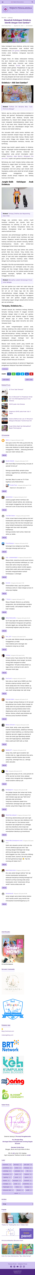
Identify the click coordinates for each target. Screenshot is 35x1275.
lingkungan (7, 1187)
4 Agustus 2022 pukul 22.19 (19, 678)
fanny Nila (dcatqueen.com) (14, 840)
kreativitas (27, 1183)
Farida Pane (13, 485)
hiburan (19, 1190)
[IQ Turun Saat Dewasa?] (5, 391)
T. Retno (8, 599)
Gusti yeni (9, 678)
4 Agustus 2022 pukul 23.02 (19, 750)
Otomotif (27, 1180)
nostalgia (6, 1183)
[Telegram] (18, 374)
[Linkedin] (27, 374)
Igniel (20, 1272)
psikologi (5, 369)
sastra (18, 1174)
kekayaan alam (8, 1190)
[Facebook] (9, 374)
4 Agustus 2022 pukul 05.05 (22, 515)
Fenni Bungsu (10, 543)
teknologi (17, 1164)
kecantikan (7, 1174)
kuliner (18, 1167)
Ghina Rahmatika (11, 618)
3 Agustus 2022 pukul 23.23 (20, 497)
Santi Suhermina (11, 870)
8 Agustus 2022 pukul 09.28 (20, 893)
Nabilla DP (9, 750)
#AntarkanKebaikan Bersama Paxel (12, 1240)
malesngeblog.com (7, 1035)
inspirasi (27, 1174)
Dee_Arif (8, 636)
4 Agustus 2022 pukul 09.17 (25, 557)
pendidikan (7, 1167)
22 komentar (29, 25)
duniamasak (9, 893)
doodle (18, 65)
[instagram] (24, 1267)
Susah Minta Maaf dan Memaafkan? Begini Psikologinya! (20, 427)
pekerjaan (18, 1171)
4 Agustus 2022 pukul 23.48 (20, 789)
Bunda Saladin (10, 461)
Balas (4, 455)
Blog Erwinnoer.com (8, 1031)
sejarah (17, 1193)
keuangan (16, 1180)
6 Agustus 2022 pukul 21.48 (23, 870)
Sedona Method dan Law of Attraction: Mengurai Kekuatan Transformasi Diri (21, 420)
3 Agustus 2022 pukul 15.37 (21, 461)
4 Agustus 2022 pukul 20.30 (18, 636)
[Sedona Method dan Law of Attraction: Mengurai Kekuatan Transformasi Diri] (5, 421)
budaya (28, 1187)
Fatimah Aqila (10, 699)
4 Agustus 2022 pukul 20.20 (23, 618)
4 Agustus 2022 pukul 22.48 (22, 724)
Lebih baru (6, 379)
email (28, 1155)
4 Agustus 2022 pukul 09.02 (21, 543)
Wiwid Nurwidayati (11, 815)
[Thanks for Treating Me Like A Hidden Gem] (17, 1223)
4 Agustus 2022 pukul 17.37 (18, 599)
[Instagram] (21, 1267)
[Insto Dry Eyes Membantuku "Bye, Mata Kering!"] (17, 1254)
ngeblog (7, 1177)
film (29, 1171)
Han (7, 771)
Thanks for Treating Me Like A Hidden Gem (15, 1225)
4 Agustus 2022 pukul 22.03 (17, 655)
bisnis (18, 1187)
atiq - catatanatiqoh (12, 557)
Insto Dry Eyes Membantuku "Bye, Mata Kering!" (16, 1256)
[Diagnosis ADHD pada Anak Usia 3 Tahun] (5, 413)
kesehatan (7, 1164)
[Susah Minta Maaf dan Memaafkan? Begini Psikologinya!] (5, 428)
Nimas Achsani (10, 725)
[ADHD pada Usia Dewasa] (5, 406)
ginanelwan (9, 497)
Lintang (8, 655)
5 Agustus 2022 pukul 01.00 (24, 815)
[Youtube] (18, 1267)
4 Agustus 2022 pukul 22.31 (21, 699)
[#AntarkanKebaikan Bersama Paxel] (17, 1238)
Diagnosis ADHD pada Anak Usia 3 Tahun (20, 412)
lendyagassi (9, 790)
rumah (17, 1177)
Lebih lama (29, 379)
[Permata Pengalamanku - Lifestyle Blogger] (17, 2)
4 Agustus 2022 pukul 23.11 (15, 771)
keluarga (27, 1167)
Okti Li (8, 440)
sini (13, 1153)
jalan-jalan (28, 1164)
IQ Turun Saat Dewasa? (16, 389)
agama (28, 1177)
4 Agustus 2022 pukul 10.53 (24, 485)
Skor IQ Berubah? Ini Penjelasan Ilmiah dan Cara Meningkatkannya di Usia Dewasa (20, 398)
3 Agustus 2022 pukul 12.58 (17, 440)
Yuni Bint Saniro (10, 515)
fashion (6, 1180)
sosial (16, 1183)
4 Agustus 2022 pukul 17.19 (17, 583)
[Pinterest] (31, 374)
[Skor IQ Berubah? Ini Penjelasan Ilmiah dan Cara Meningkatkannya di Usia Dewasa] (5, 399)
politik (28, 1190)
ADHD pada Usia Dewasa (17, 404)
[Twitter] (14, 374)
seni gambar (16, 50)
